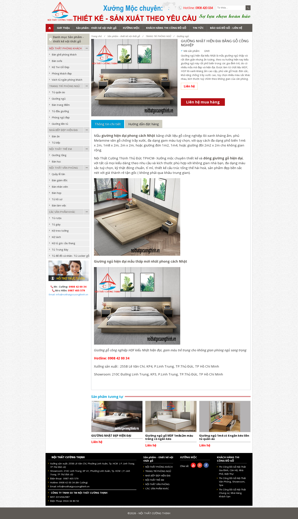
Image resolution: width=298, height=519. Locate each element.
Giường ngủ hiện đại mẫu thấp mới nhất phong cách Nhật (140, 261)
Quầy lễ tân (58, 174)
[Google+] (199, 467)
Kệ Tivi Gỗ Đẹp (60, 67)
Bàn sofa (57, 61)
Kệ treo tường (60, 230)
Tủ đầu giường (60, 111)
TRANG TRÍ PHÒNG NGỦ (158, 36)
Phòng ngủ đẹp (61, 117)
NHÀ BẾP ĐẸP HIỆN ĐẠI (63, 130)
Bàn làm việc (59, 205)
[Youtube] (193, 467)
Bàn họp (56, 193)
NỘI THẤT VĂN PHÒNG (63, 167)
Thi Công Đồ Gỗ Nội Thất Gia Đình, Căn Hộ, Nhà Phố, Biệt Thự (232, 470)
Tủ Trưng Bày (60, 249)
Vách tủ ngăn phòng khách (67, 79)
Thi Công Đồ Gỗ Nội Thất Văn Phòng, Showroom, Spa (232, 482)
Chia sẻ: (184, 466)
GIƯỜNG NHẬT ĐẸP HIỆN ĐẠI (111, 435)
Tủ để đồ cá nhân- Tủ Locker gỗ (70, 255)
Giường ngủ (183, 36)
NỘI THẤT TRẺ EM (60, 149)
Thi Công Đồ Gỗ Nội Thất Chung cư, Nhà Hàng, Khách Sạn (232, 493)
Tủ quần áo (58, 92)
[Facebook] (205, 467)
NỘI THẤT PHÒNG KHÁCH (65, 48)
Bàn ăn (56, 136)
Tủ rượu (56, 218)
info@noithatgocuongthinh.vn (73, 486)
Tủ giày (56, 224)
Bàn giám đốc (60, 180)
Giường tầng (59, 155)
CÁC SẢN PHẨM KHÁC (62, 211)
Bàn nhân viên (60, 186)
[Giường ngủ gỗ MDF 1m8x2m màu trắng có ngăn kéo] (170, 416)
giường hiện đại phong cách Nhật (128, 135)
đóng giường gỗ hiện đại (223, 158)
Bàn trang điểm (61, 104)
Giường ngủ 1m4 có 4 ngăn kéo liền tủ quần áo (224, 437)
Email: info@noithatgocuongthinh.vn (68, 294)
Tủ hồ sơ (57, 199)
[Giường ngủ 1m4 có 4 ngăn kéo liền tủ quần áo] (224, 416)
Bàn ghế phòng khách (64, 54)
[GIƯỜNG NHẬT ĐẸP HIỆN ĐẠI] (116, 416)
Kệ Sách (56, 237)
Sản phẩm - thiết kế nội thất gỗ (123, 36)
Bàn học (56, 161)
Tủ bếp (56, 142)
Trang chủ (96, 36)
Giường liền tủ (60, 123)
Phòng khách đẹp (62, 73)
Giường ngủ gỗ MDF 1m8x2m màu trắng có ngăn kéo (169, 437)
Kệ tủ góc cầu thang (63, 243)
